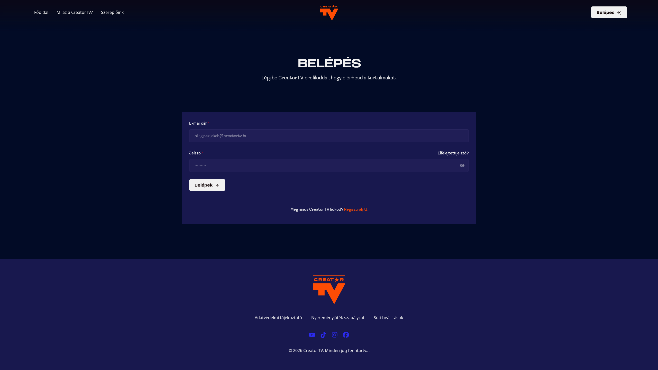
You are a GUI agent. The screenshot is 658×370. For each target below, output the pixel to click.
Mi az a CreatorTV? (75, 12)
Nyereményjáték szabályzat (337, 317)
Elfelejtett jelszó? (453, 152)
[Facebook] (346, 334)
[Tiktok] (323, 334)
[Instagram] (335, 334)
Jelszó (195, 152)
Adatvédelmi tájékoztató (278, 317)
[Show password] (462, 165)
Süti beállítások (388, 317)
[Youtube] (312, 334)
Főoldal (41, 12)
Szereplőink (112, 12)
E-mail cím (198, 123)
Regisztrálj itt (356, 209)
